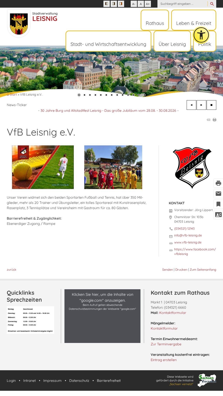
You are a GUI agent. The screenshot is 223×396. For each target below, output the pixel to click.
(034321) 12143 (184, 229)
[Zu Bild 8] (117, 95)
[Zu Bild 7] (111, 95)
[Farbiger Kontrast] (121, 4)
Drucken (181, 270)
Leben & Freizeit (193, 23)
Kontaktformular (172, 312)
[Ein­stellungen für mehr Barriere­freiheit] (201, 35)
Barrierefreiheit (109, 380)
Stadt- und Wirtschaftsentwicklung (108, 44)
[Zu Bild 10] (128, 95)
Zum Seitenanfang (203, 270)
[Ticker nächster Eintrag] (201, 105)
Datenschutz (79, 380)
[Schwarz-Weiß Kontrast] (106, 4)
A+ (148, 4)
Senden (167, 270)
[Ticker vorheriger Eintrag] (191, 105)
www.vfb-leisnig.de (187, 242)
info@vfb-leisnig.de (188, 235)
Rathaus (155, 23)
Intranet (29, 380)
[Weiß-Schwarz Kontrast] (114, 4)
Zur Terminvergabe (166, 344)
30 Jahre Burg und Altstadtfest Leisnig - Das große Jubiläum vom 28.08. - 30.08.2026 (108, 110)
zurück (11, 270)
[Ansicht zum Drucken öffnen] (214, 120)
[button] (17, 72)
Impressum (52, 380)
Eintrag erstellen (164, 360)
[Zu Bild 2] (84, 95)
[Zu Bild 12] (139, 95)
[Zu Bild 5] (100, 95)
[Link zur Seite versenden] (208, 120)
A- (133, 4)
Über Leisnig (172, 44)
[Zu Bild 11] (133, 95)
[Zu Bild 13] (144, 95)
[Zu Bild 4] (95, 95)
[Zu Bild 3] (90, 95)
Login (11, 380)
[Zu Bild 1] (79, 95)
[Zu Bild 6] (106, 95)
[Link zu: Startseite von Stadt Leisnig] (32, 23)
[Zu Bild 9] (122, 95)
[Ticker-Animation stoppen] (211, 105)
